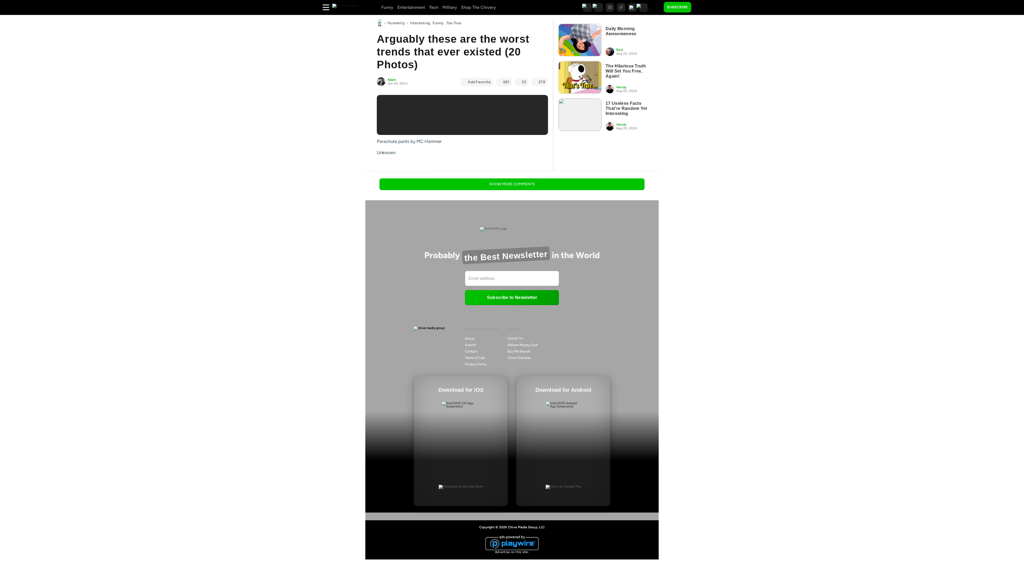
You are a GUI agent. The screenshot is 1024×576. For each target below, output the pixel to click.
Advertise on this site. (512, 552)
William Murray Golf (522, 345)
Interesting (420, 23)
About (470, 339)
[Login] (700, 7)
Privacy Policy (476, 364)
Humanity (396, 23)
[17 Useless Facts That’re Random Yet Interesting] (580, 115)
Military (449, 7)
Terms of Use (475, 358)
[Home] (380, 23)
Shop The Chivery (478, 7)
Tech (433, 7)
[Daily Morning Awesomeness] (580, 40)
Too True (453, 23)
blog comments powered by (405, 173)
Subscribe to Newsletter (512, 297)
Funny (387, 7)
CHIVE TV (515, 339)
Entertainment (411, 7)
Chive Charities (519, 358)
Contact (471, 351)
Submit (470, 345)
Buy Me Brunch (518, 351)
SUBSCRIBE (677, 7)
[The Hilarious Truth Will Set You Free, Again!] (580, 77)
